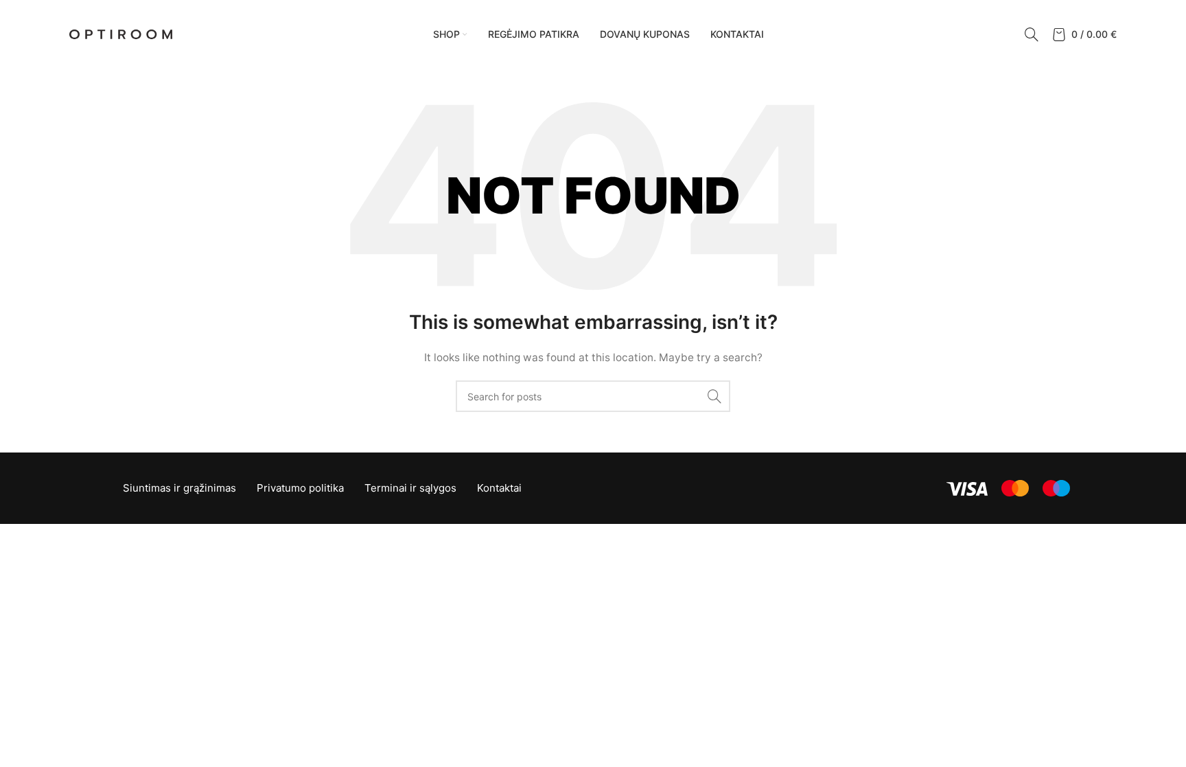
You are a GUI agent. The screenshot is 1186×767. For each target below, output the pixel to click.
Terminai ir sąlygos (410, 487)
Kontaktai (499, 487)
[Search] (1031, 34)
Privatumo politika (300, 487)
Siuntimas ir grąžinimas (179, 487)
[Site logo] (120, 33)
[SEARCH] (714, 396)
